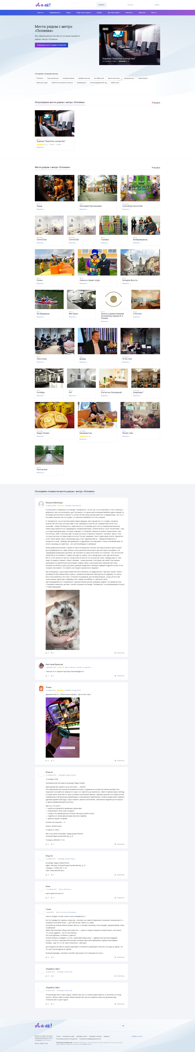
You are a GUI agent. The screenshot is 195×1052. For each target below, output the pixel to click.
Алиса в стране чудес (90, 280)
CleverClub (41, 239)
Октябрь (41, 392)
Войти (157, 5)
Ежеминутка (86, 433)
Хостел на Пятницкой (111, 392)
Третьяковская (53, 78)
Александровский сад (98, 83)
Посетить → (41, 147)
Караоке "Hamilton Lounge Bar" (51, 141)
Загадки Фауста (129, 280)
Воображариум (140, 239)
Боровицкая (81, 83)
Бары (68, 13)
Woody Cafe (127, 433)
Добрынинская (84, 78)
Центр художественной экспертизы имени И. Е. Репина (112, 315)
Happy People (43, 433)
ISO (70, 392)
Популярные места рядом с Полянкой (51, 45)
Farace (40, 280)
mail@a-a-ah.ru (87, 1044)
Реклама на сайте (68, 1036)
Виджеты (107, 1036)
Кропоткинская (114, 78)
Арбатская (115, 83)
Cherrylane (42, 359)
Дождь (83, 359)
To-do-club (127, 359)
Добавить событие (95, 1036)
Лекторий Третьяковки (91, 206)
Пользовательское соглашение (66, 1039)
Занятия (129, 13)
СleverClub (74, 239)
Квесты (41, 13)
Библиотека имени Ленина (62, 83)
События (141, 13)
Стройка (105, 239)
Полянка (39, 78)
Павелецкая (142, 78)
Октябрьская (99, 78)
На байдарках (43, 313)
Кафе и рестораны (84, 13)
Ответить (120, 653)
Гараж (39, 206)
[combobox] (84, 4)
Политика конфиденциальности (90, 1039)
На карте (156, 102)
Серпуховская (129, 78)
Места (154, 13)
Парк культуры (42, 83)
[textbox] (84, 3)
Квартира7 (138, 392)
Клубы (99, 13)
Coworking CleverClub (132, 206)
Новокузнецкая (68, 78)
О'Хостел (137, 313)
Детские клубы (114, 13)
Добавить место (81, 1036)
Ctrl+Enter (46, 1040)
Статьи (58, 1036)
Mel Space (73, 313)
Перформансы (55, 13)
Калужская (42, 469)
